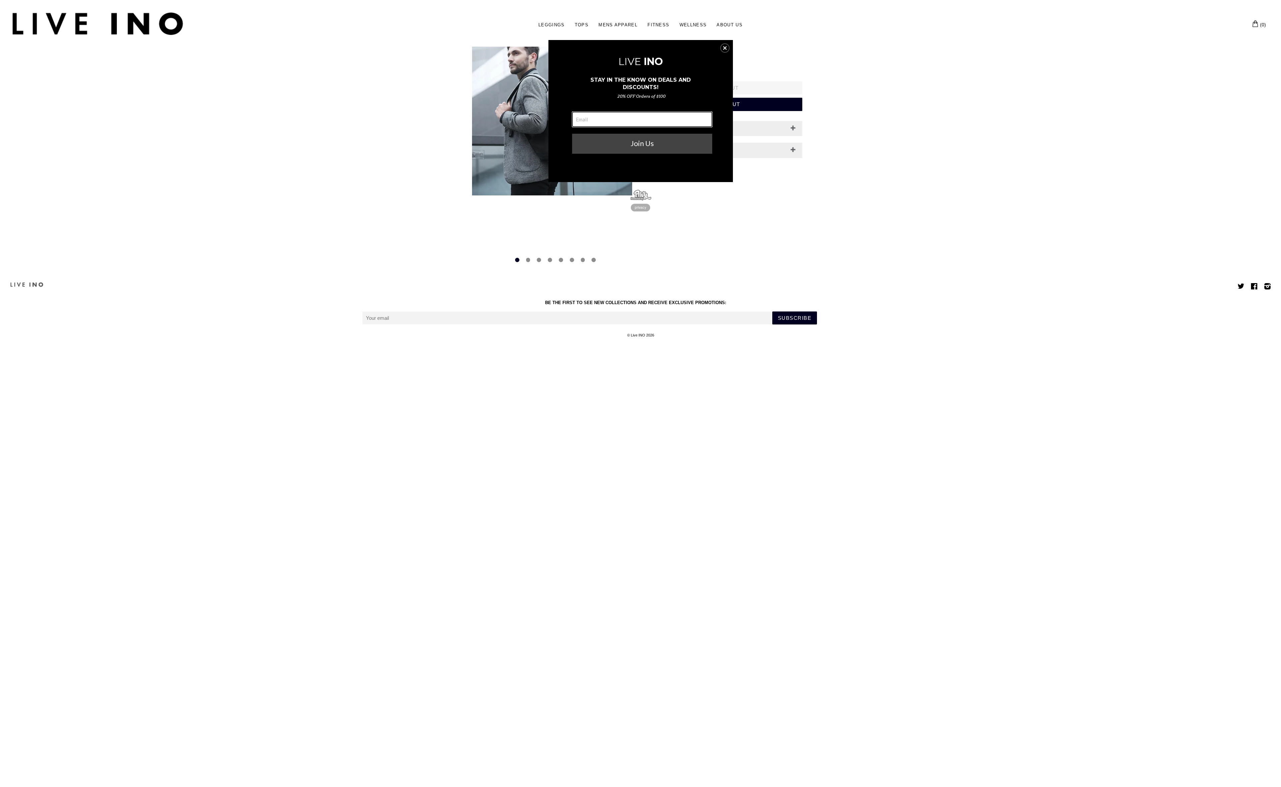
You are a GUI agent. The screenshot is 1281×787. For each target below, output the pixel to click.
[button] (725, 48)
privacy (640, 207)
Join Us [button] (642, 143)
